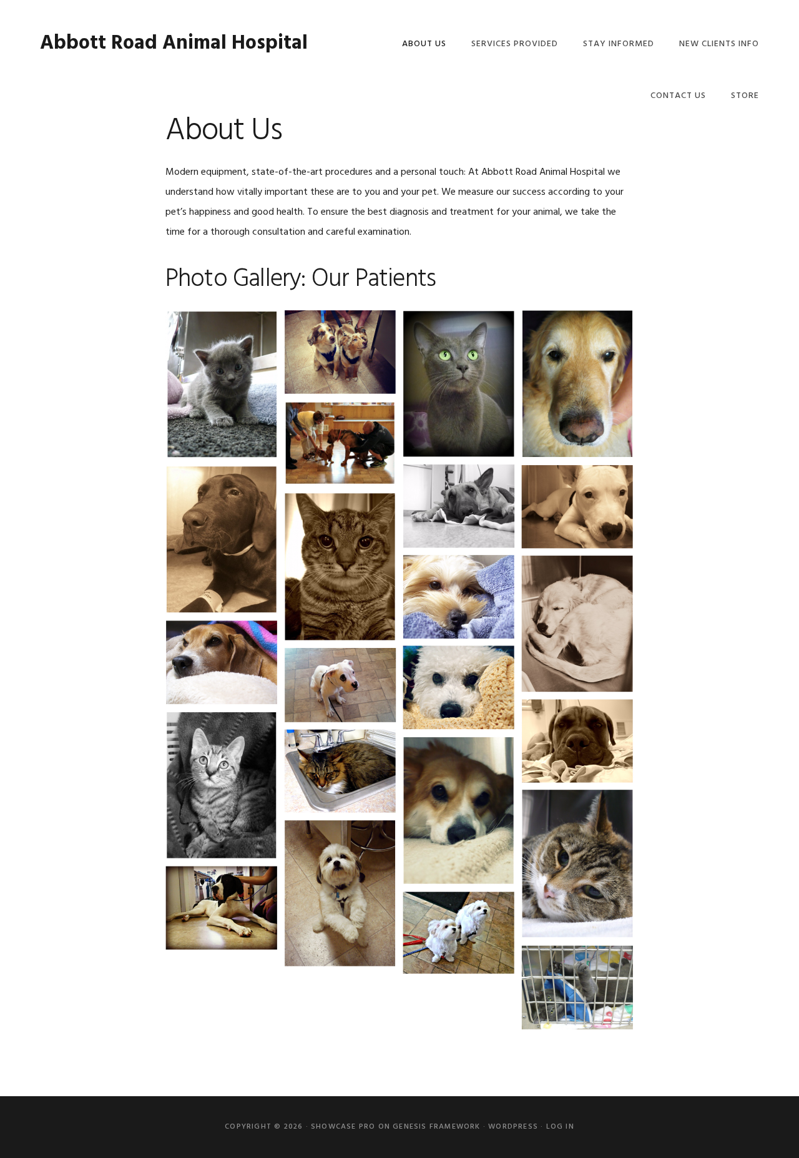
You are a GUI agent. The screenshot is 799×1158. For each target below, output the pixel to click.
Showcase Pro (343, 1127)
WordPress (513, 1127)
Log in (560, 1127)
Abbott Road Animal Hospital (174, 43)
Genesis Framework (436, 1127)
